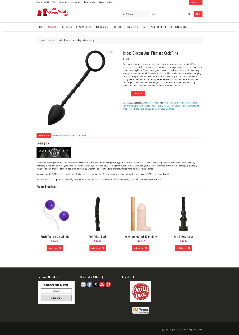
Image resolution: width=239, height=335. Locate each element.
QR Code (82, 135)
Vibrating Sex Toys (141, 109)
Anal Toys (168, 102)
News (144, 26)
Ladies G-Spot (102, 26)
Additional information (63, 135)
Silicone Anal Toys (153, 105)
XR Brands (155, 109)
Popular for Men (84, 26)
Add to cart (138, 93)
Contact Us (132, 26)
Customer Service (178, 26)
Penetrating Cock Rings (133, 105)
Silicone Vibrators (182, 105)
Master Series (191, 102)
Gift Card (118, 26)
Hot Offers (67, 26)
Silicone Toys (168, 105)
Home (41, 26)
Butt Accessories (150, 102)
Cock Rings (179, 102)
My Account (196, 2)
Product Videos (158, 26)
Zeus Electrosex (168, 109)
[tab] (43, 135)
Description (43, 135)
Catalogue (53, 26)
